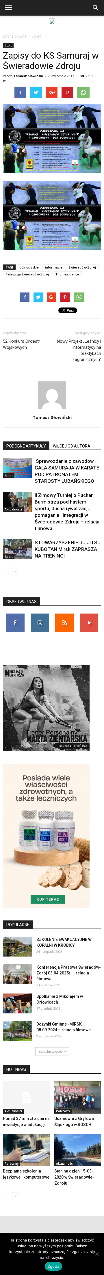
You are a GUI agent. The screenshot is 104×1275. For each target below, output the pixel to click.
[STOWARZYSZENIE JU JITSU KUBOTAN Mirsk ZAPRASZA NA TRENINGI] (17, 549)
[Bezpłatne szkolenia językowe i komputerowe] (26, 1150)
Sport (36, 36)
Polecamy (63, 1111)
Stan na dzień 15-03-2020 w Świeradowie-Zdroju (74, 1177)
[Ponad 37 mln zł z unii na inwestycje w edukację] (26, 1097)
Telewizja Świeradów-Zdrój (27, 274)
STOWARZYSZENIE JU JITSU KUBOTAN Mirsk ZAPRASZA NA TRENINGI (68, 549)
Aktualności (13, 509)
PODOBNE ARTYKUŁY (26, 446)
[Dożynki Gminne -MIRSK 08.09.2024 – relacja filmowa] (17, 1031)
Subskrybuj (89, 616)
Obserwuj (40, 616)
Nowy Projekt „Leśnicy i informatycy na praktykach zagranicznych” (79, 350)
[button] (96, 8)
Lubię (15, 616)
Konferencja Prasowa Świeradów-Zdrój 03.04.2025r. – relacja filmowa (68, 973)
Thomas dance (67, 274)
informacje (53, 267)
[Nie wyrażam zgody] (97, 1254)
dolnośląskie (29, 267)
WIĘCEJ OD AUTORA (71, 446)
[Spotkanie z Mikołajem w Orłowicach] (17, 1003)
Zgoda (53, 1266)
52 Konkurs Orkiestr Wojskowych (21, 344)
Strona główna (14, 36)
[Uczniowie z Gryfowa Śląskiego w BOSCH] (77, 1097)
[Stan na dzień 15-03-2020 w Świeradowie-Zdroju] (77, 1150)
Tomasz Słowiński (28, 76)
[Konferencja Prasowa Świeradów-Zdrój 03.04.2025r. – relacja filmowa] (17, 974)
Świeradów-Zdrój (82, 267)
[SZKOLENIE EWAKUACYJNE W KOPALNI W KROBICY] (17, 947)
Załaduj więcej (50, 1051)
